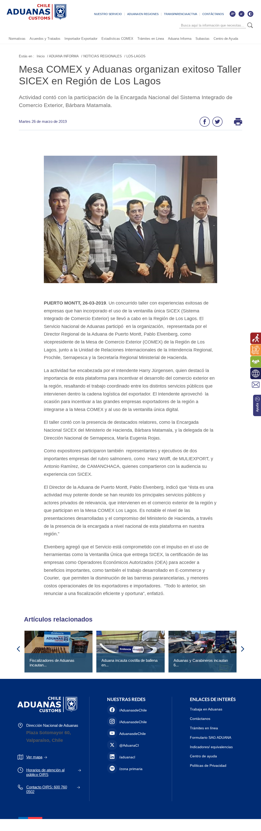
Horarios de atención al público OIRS (45, 772)
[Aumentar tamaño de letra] (232, 13)
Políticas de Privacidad (208, 765)
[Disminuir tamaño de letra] (241, 13)
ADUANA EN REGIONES (143, 14)
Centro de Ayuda (226, 39)
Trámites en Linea (150, 39)
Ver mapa (34, 757)
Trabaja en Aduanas (206, 709)
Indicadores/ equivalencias (211, 747)
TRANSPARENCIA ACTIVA (180, 14)
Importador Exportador (80, 39)
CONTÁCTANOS (213, 14)
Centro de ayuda (203, 756)
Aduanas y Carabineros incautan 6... (201, 662)
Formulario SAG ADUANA (210, 737)
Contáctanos (200, 719)
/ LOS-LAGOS (135, 56)
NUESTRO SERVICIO (108, 14)
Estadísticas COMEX (117, 39)
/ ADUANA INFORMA (63, 56)
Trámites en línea (204, 728)
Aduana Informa (179, 39)
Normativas (17, 39)
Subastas (202, 39)
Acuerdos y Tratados (45, 39)
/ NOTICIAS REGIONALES (101, 56)
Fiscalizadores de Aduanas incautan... (52, 662)
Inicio (41, 56)
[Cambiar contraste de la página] (250, 13)
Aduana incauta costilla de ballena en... (129, 662)
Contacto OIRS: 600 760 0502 (46, 789)
